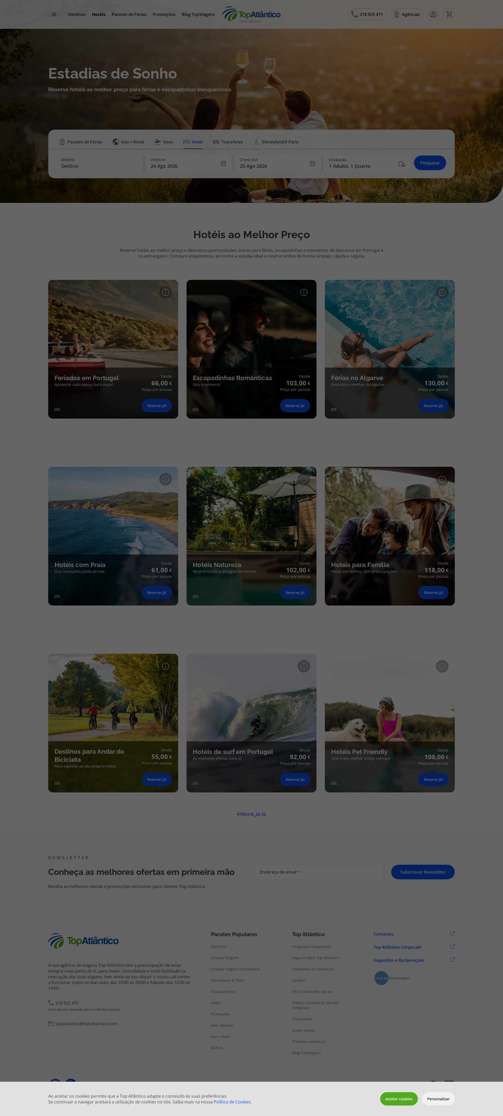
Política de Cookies (232, 1102)
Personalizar (438, 1098)
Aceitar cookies (399, 1098)
